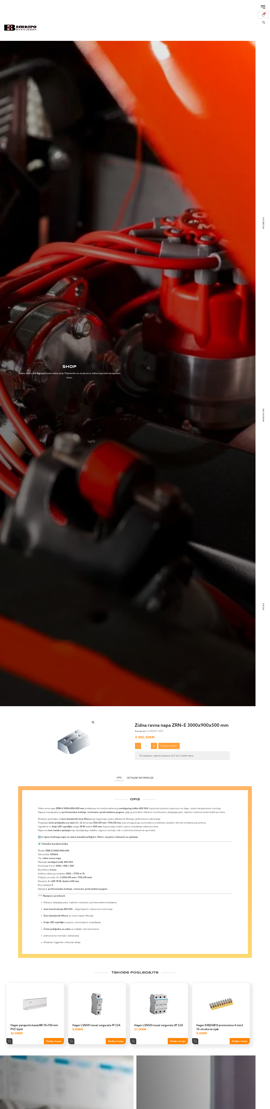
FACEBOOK (263, 223)
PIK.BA (263, 607)
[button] (93, 722)
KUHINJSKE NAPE (155, 731)
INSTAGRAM (263, 415)
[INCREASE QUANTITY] (154, 746)
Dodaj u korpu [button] (54, 1041)
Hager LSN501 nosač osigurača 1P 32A (96, 1025)
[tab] (119, 778)
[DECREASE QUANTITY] (138, 746)
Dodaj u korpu (169, 746)
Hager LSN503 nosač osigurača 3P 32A (158, 1025)
